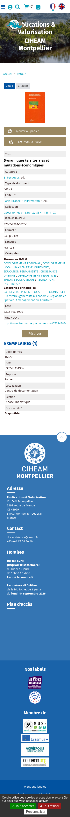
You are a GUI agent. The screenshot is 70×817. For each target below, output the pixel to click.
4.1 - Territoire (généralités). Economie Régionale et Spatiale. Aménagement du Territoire (35, 296)
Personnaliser (35, 811)
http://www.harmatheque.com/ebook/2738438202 (36, 323)
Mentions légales (35, 786)
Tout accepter (24, 806)
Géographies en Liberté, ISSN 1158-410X (30, 212)
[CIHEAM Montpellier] (35, 460)
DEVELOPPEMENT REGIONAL (22, 263)
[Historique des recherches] (38, 6)
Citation (23, 86)
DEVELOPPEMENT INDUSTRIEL (37, 275)
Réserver (34, 333)
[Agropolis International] (35, 749)
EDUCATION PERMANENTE (21, 271)
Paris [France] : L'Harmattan (22, 201)
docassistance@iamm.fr (22, 537)
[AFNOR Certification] (35, 682)
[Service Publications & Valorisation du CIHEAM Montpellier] (14, 24)
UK (60, 5)
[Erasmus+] (35, 738)
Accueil (7, 74)
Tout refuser (50, 806)
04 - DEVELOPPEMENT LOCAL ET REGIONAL (31, 292)
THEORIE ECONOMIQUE (19, 279)
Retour (21, 74)
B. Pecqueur (11, 177)
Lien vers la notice (30, 141)
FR (51, 5)
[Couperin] (35, 762)
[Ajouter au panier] (10, 131)
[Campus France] (35, 697)
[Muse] (35, 726)
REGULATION (45, 279)
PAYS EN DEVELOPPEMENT (31, 267)
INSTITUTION (12, 283)
